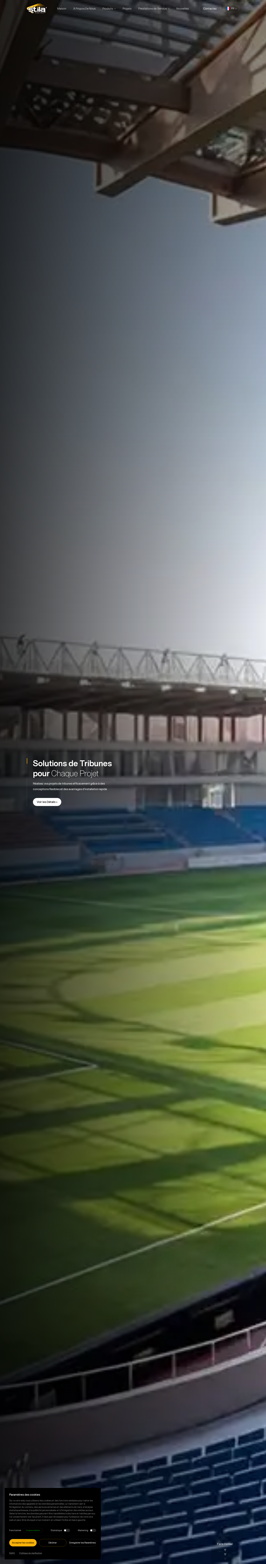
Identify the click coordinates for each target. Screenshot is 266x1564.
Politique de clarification (30, 1553)
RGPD (12, 1553)
